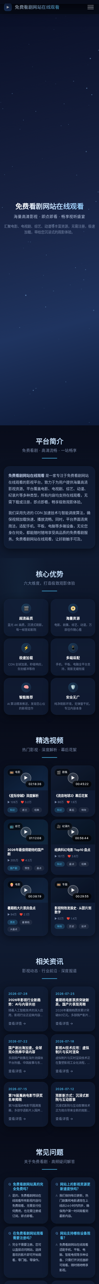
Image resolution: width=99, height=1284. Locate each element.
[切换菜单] (90, 7)
